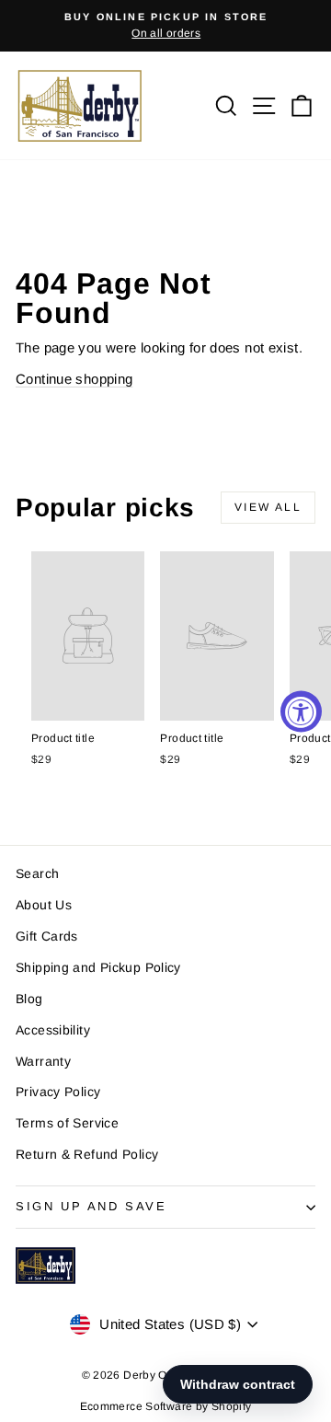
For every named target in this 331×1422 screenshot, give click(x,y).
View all (268, 507)
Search (37, 873)
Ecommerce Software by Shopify (166, 1406)
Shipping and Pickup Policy (98, 967)
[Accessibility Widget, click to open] (301, 711)
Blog (29, 998)
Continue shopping (74, 379)
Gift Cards (47, 936)
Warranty (43, 1061)
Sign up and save (91, 1206)
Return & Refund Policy (87, 1154)
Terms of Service (67, 1123)
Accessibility (53, 1030)
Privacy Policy (58, 1091)
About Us (44, 904)
